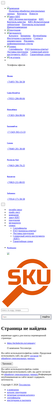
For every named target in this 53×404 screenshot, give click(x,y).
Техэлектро (24, 384)
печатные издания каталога (21, 395)
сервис (12, 225)
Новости (33, 13)
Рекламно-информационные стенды (20, 42)
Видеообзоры (40, 35)
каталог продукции (16, 392)
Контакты (22, 13)
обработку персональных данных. (21, 374)
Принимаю (7, 364)
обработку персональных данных (18, 358)
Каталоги (13, 35)
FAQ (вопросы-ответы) (36, 49)
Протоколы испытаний (33, 24)
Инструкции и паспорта (19, 38)
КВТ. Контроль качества (25, 20)
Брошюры (26, 35)
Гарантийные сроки (40, 54)
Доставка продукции (23, 233)
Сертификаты (16, 49)
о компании (13, 389)
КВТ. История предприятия (23, 19)
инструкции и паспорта (19, 400)
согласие (34, 355)
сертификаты (13, 397)
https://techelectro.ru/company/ (21, 343)
